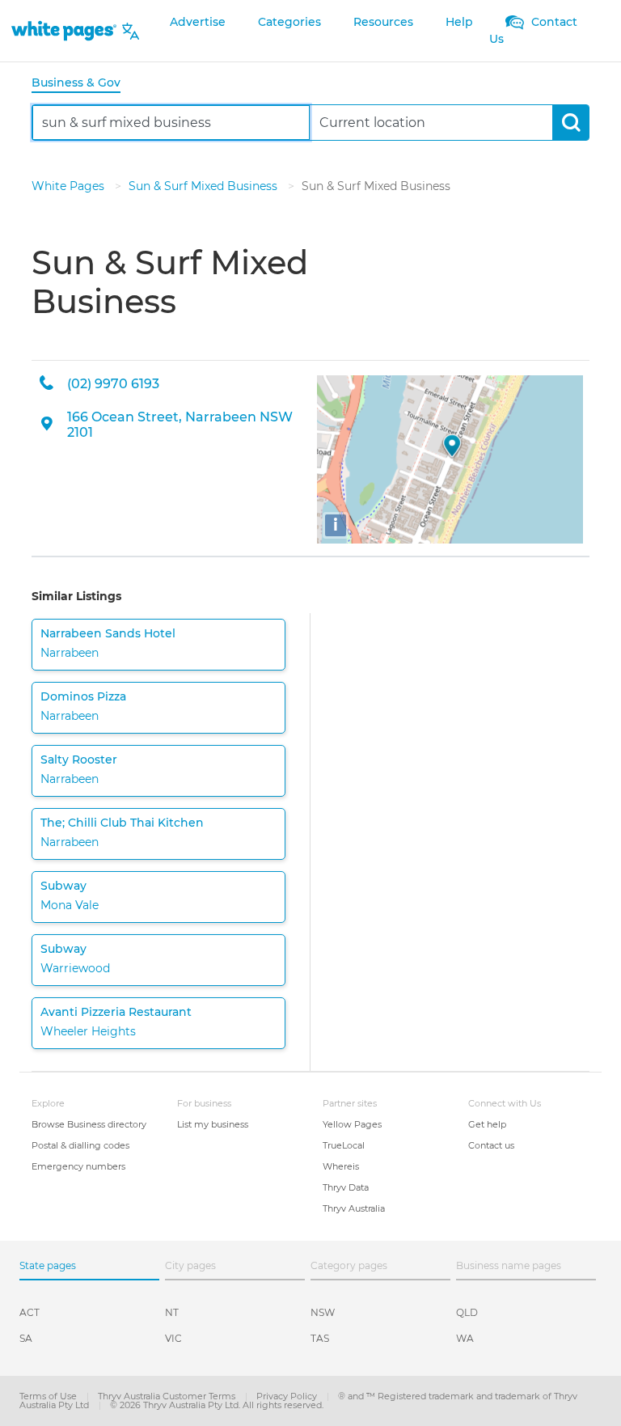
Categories (289, 22)
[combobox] (171, 122)
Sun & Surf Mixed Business (205, 186)
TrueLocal (344, 1145)
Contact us (491, 1145)
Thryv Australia (354, 1208)
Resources (383, 22)
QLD (467, 1312)
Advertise (198, 22)
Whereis (341, 1166)
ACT (29, 1312)
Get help (487, 1124)
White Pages (70, 186)
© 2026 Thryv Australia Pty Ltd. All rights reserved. (216, 1405)
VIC (173, 1338)
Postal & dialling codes (80, 1145)
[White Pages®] (63, 31)
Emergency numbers (78, 1166)
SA (25, 1338)
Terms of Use (49, 1396)
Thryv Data (346, 1187)
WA (465, 1338)
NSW (322, 1312)
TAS (319, 1338)
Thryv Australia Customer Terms (168, 1396)
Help (459, 22)
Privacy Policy (287, 1396)
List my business (212, 1124)
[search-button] (570, 122)
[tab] (82, 83)
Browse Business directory (89, 1124)
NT (172, 1312)
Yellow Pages (352, 1124)
